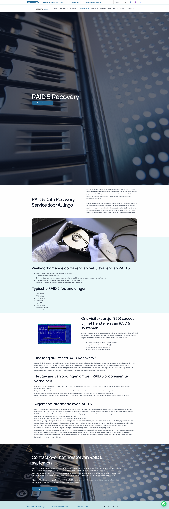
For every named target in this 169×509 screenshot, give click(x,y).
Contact (122, 8)
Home (55, 8)
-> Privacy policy (82, 507)
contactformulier (102, 480)
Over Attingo (112, 8)
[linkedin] (113, 506)
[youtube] (117, 506)
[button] (33, 2)
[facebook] (105, 506)
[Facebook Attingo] (130, 2)
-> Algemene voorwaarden (60, 507)
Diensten (103, 8)
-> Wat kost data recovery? (36, 507)
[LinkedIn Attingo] (140, 2)
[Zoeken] (126, 2)
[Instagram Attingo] (135, 2)
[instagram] (109, 506)
